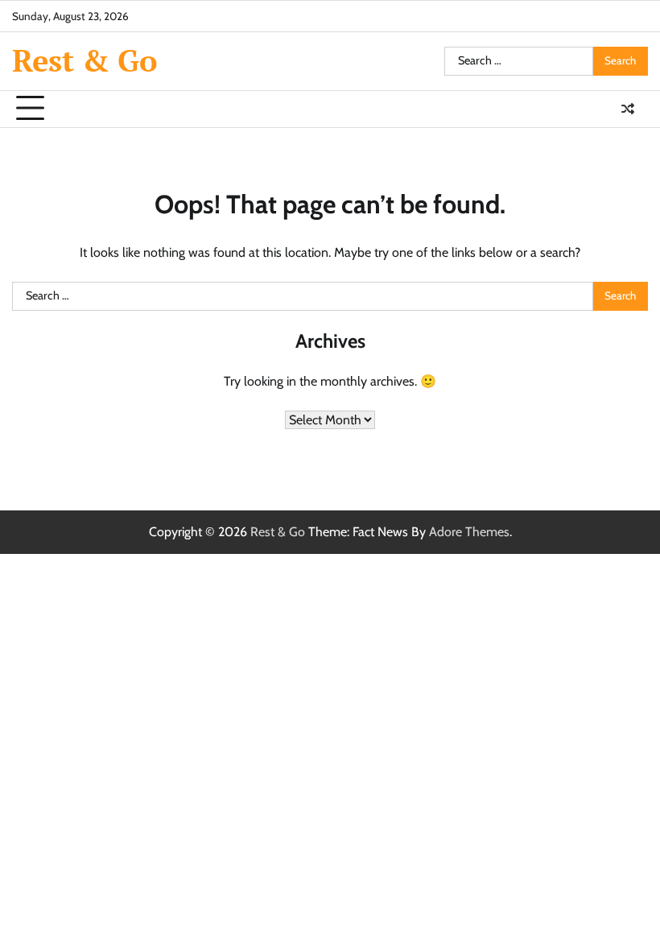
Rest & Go (85, 60)
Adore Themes (469, 531)
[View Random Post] (628, 109)
